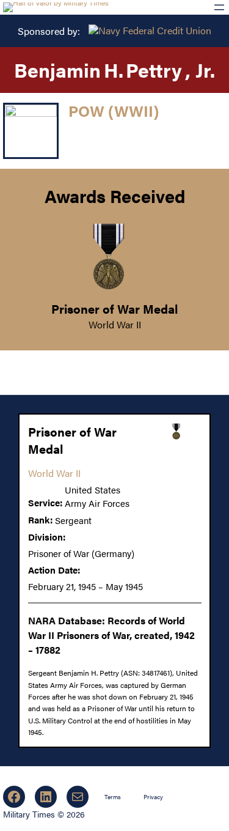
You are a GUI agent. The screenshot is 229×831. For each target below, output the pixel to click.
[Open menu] (219, 7)
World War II (115, 324)
